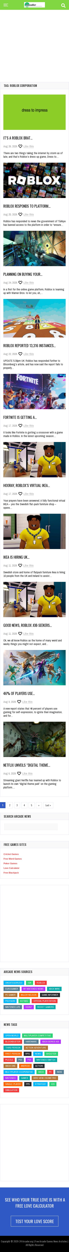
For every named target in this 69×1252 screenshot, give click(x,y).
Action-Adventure (36, 1047)
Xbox (41, 1071)
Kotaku (24, 1000)
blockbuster (12, 1041)
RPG (27, 1053)
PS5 (20, 1059)
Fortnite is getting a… (20, 417)
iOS (53, 1084)
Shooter (51, 1053)
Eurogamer (11, 988)
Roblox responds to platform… (27, 206)
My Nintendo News (33, 988)
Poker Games (10, 863)
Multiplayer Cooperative (19, 1071)
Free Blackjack (11, 873)
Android (25, 1065)
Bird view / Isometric (44, 1078)
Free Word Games (13, 859)
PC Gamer (10, 994)
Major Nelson (28, 994)
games (24, 1078)
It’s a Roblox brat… (18, 138)
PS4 (29, 1059)
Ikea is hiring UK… (16, 557)
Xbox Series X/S (50, 1041)
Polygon (10, 1000)
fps (28, 1084)
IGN (29, 982)
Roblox (41, 982)
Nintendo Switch (45, 1059)
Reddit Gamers (45, 1007)
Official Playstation (44, 1000)
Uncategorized (13, 982)
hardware (31, 1041)
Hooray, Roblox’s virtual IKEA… (26, 485)
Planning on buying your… (22, 274)
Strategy (40, 1084)
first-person (12, 1053)
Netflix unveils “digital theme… (26, 765)
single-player (13, 1084)
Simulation (11, 1090)
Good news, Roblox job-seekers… (27, 625)
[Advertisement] (34, 40)
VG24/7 (28, 1007)
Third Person (12, 1047)
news (38, 1053)
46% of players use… (19, 693)
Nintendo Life (12, 1007)
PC (50, 1071)
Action (39, 1065)
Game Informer (50, 994)
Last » (48, 805)
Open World (12, 1035)
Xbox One (10, 1065)
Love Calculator (11, 868)
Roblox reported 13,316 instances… (29, 345)
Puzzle (9, 1059)
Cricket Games (11, 854)
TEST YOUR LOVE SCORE (34, 1221)
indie (59, 1071)
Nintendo (10, 1078)
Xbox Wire (54, 988)
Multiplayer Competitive (37, 1035)
